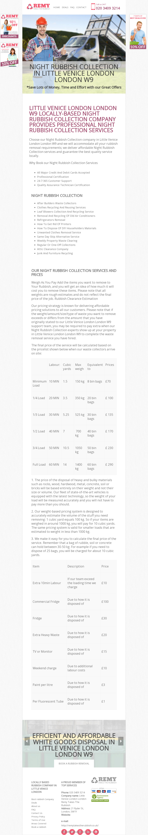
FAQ (33, 809)
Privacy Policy (38, 816)
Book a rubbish (38, 826)
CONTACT (81, 7)
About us (35, 806)
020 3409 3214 (77, 792)
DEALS (65, 7)
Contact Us (36, 813)
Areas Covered (38, 823)
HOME (56, 7)
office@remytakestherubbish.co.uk (80, 831)
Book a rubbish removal (74, 763)
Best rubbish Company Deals (42, 801)
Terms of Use (38, 820)
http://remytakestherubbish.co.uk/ (80, 825)
